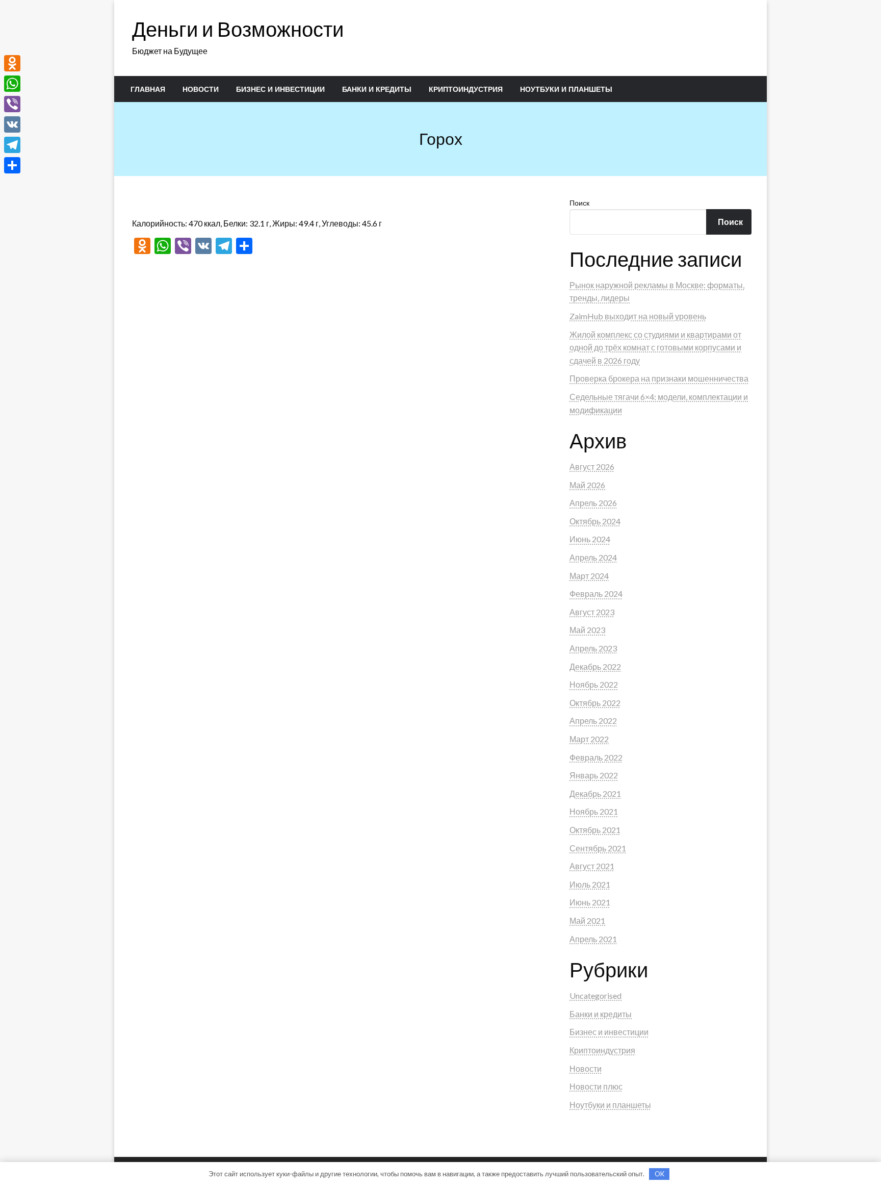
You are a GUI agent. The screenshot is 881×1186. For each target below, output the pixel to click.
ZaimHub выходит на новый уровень (637, 316)
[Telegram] (12, 145)
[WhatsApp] (12, 83)
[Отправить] (12, 165)
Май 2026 (587, 485)
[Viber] (12, 104)
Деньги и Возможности (238, 29)
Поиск (579, 202)
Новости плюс (596, 1086)
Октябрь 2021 (594, 830)
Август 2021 (591, 866)
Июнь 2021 (589, 902)
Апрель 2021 (593, 939)
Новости (201, 89)
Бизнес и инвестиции (280, 89)
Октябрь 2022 (594, 703)
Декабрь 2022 (595, 666)
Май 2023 (587, 630)
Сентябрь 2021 (597, 848)
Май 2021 (587, 920)
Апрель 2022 (593, 720)
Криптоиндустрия (466, 89)
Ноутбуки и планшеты (566, 89)
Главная (148, 89)
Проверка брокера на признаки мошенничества (658, 378)
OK (659, 1174)
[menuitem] (148, 89)
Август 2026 (591, 466)
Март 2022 (589, 739)
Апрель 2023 (593, 648)
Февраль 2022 (596, 757)
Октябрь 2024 (594, 521)
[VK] (12, 124)
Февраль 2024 (596, 593)
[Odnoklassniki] (12, 63)
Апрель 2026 (593, 503)
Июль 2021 (589, 884)
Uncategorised (595, 995)
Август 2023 (591, 612)
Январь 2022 (593, 775)
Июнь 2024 (589, 539)
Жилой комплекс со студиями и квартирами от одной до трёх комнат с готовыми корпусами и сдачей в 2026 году (655, 347)
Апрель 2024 (593, 557)
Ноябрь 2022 (593, 684)
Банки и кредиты (376, 89)
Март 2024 (589, 576)
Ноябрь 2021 (593, 811)
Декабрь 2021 (595, 793)
